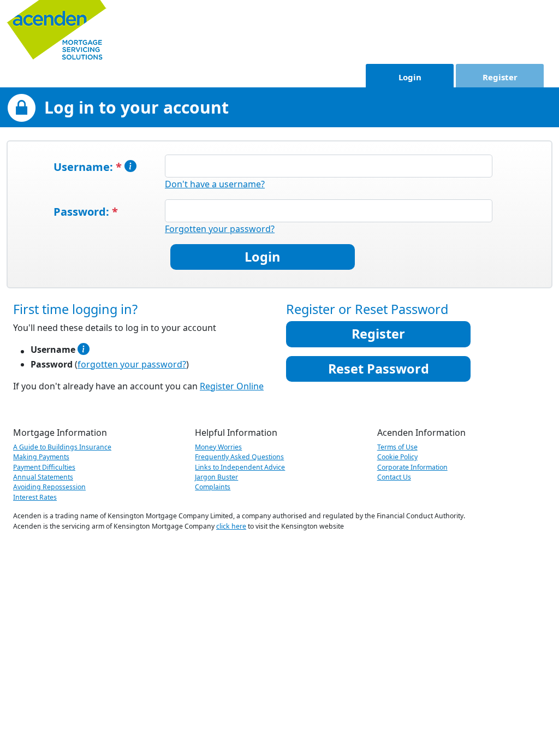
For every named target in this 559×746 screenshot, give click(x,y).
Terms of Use (397, 447)
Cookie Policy (397, 456)
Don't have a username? (215, 184)
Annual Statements (43, 477)
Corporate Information (412, 467)
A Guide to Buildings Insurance (62, 447)
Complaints (212, 487)
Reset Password (378, 368)
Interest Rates (35, 497)
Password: (85, 211)
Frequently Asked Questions (239, 456)
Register (500, 77)
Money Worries (218, 447)
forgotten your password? (132, 364)
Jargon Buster (216, 477)
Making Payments (41, 456)
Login (410, 77)
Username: (88, 166)
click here (231, 526)
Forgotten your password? (220, 229)
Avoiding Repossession (49, 487)
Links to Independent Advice (240, 467)
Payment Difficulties (44, 467)
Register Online (232, 386)
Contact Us (394, 477)
